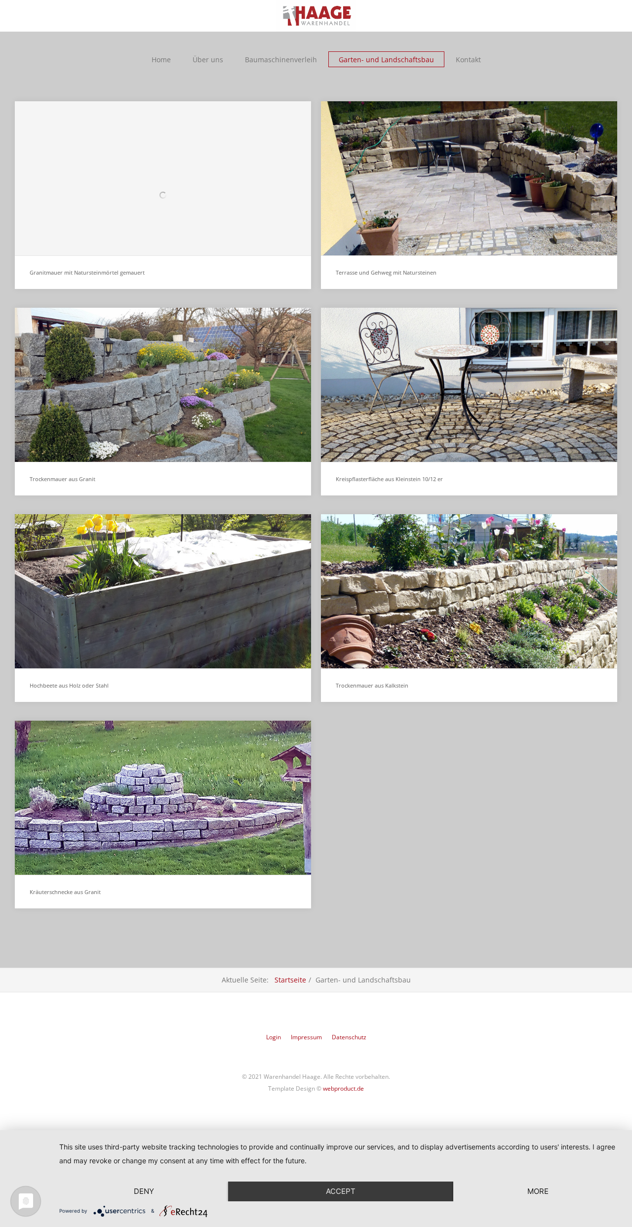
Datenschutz (349, 1037)
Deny (144, 1191)
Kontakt (468, 59)
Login (273, 1037)
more (538, 1191)
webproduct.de (343, 1088)
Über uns (208, 59)
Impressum (306, 1037)
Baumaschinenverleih (281, 59)
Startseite (290, 979)
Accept (341, 1191)
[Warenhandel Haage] (316, 16)
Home (161, 59)
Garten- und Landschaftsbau (386, 59)
